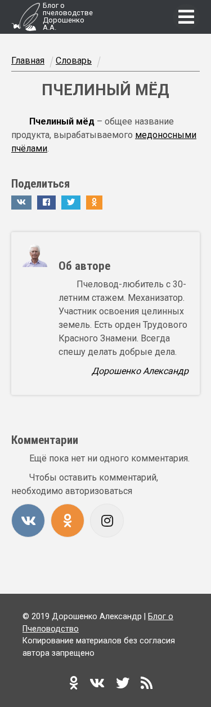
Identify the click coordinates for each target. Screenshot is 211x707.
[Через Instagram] (107, 520)
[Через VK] (28, 520)
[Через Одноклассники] (67, 520)
